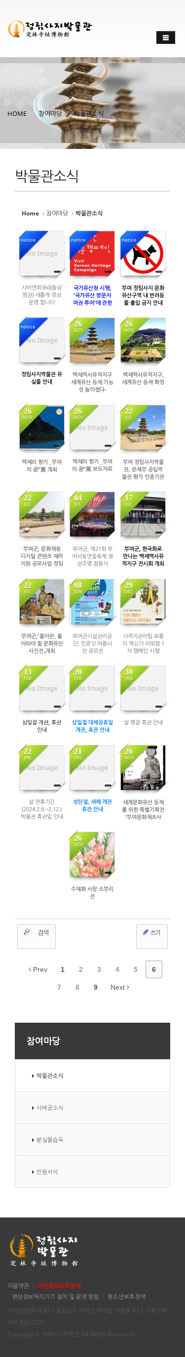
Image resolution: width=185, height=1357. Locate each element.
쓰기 (154, 932)
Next (119, 987)
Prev (39, 969)
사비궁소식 (50, 1107)
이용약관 (18, 1285)
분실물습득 (50, 1139)
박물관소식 (89, 113)
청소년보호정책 (127, 1296)
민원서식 (47, 1172)
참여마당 (50, 113)
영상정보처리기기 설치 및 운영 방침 (55, 1296)
